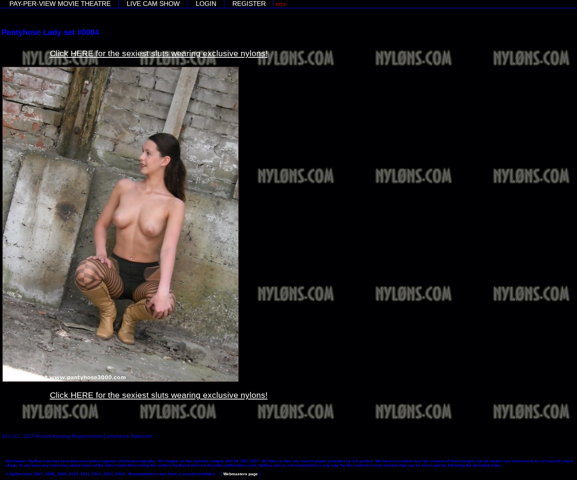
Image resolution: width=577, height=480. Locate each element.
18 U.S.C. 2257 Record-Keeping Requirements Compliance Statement (77, 436)
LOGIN (206, 3)
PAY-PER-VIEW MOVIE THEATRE (60, 3)
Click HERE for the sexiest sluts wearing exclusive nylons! (159, 53)
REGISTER (249, 3)
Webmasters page (240, 474)
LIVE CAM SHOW (153, 3)
